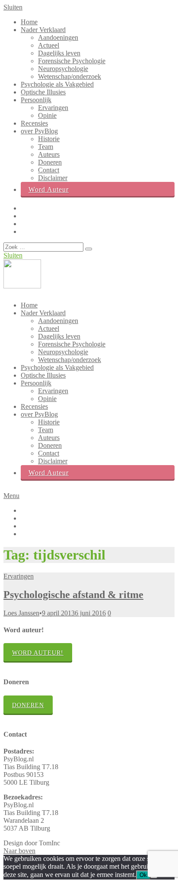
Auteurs (49, 154)
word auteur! (38, 653)
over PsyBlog (39, 131)
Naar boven (19, 850)
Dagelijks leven (59, 53)
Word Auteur (49, 189)
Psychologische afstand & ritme (73, 594)
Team (45, 146)
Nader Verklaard (43, 29)
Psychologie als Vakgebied (57, 84)
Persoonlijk (36, 100)
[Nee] (153, 877)
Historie (49, 138)
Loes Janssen (21, 613)
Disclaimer (52, 177)
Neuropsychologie (63, 68)
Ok (143, 875)
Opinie (47, 115)
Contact (48, 170)
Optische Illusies (43, 92)
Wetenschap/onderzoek (69, 76)
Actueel (48, 45)
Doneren (50, 162)
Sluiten (12, 7)
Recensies (34, 123)
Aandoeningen (58, 37)
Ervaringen (53, 107)
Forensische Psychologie (71, 61)
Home (29, 22)
